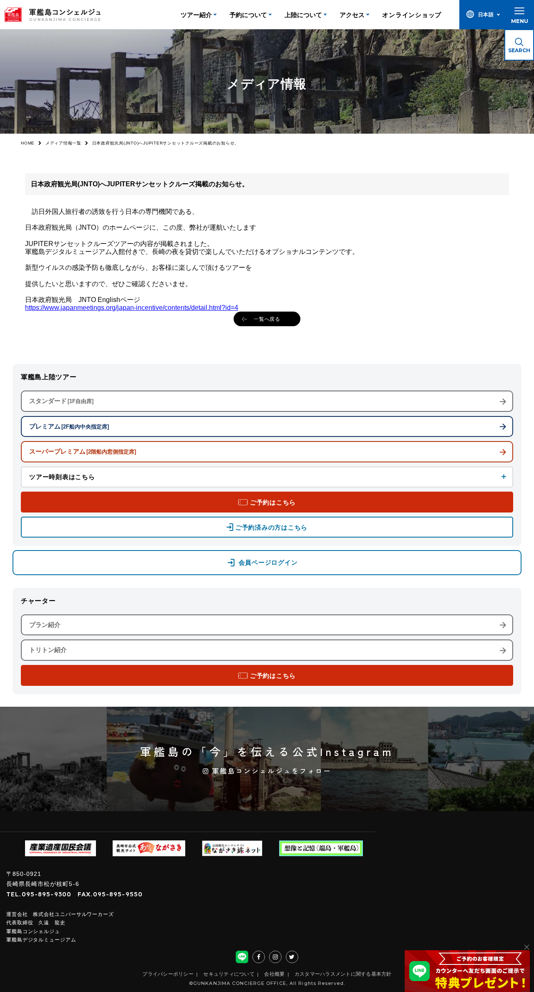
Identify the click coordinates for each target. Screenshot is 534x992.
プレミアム (69, 426)
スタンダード (61, 400)
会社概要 (274, 974)
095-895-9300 (47, 894)
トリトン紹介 (48, 649)
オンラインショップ (411, 14)
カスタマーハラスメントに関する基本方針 (343, 974)
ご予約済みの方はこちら (271, 527)
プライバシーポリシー (168, 974)
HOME (28, 143)
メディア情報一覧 (63, 143)
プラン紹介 (44, 624)
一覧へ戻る (267, 319)
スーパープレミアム (82, 451)
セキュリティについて (228, 974)
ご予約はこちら (273, 502)
